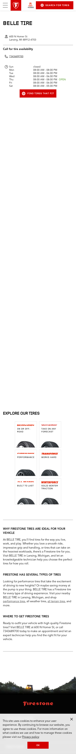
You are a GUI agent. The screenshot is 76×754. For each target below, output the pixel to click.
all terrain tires (56, 601)
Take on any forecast (48, 430)
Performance (25, 457)
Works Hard (49, 457)
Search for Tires (57, 5)
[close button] (71, 719)
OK (38, 745)
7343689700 (16, 56)
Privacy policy (30, 737)
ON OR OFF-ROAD (24, 430)
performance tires (14, 601)
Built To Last (25, 486)
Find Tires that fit (40, 93)
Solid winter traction (49, 487)
